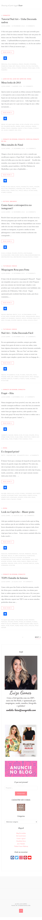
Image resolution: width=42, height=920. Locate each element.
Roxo (4, 499)
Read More (7, 52)
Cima (3, 186)
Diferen (29, 493)
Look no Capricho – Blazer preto (17, 512)
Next (37, 637)
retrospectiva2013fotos (23, 257)
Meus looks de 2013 (11, 82)
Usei (6, 130)
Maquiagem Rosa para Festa (15, 269)
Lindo (35, 621)
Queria (14, 128)
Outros (6, 201)
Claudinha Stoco (21, 841)
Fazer (27, 64)
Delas (19, 559)
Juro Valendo (21, 844)
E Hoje (26, 435)
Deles (13, 186)
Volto (32, 625)
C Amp (16, 555)
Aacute (4, 554)
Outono (35, 66)
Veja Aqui (32, 68)
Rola (26, 190)
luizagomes (6, 255)
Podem (30, 318)
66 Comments (29, 515)
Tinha (30, 128)
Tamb (19, 68)
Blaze (35, 554)
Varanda (5, 565)
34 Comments (28, 581)
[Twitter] (17, 857)
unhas (25, 68)
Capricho (5, 557)
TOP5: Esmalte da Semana (14, 578)
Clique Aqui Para (13, 124)
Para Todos (6, 128)
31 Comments (28, 86)
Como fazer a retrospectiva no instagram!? (16, 206)
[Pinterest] (25, 857)
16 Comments (31, 212)
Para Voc (14, 190)
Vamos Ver (13, 130)
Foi (32, 124)
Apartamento (13, 554)
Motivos (28, 437)
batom (9, 314)
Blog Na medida (21, 833)
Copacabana (27, 314)
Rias (33, 497)
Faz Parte (37, 493)
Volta (31, 320)
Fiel (24, 316)
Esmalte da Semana (10, 139)
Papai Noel (6, 190)
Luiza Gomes (5, 26)
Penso (21, 497)
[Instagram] (21, 857)
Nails (19, 66)
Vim (38, 68)
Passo (19, 318)
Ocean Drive (24, 376)
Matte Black (6, 623)
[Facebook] (12, 857)
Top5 (12, 625)
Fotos (20, 253)
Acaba (4, 493)
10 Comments (31, 148)
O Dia (29, 66)
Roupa (11, 563)
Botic (16, 314)
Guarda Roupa (10, 126)
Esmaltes (6, 15)
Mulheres (23, 495)
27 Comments (30, 397)
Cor (22, 124)
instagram (28, 253)
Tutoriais (7, 266)
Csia (3, 316)
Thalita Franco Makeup (21, 846)
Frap (3, 437)
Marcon (5, 66)
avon (4, 314)
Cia (10, 64)
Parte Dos (5, 497)
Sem (16, 563)
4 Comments (34, 455)
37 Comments (31, 336)
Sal (7, 439)
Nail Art (12, 66)
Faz (37, 559)
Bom (3, 124)
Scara (8, 320)
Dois (18, 186)
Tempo (16, 378)
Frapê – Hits (7, 393)
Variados (13, 201)
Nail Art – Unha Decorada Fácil (17, 333)
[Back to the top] (21, 911)
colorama (19, 620)
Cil (20, 314)
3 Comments (30, 26)
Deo (8, 316)
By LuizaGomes (21, 836)
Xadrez (4, 70)
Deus (21, 64)
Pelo (21, 190)
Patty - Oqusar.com (8, 455)
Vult (36, 320)
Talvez (13, 499)
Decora (29, 375)
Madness (12, 188)
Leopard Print (13, 495)
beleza (4, 64)
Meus (24, 561)
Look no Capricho (19, 79)
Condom (27, 557)
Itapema (33, 64)
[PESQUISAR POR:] (21, 788)
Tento (22, 378)
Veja (25, 320)
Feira (16, 621)
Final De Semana (25, 621)
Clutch (13, 557)
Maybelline (21, 188)
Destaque (26, 559)
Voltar (12, 565)
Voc (20, 130)
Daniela (15, 64)
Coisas (19, 557)
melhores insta (18, 255)
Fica (37, 435)
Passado (14, 497)
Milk (38, 316)
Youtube (5, 380)
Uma (27, 378)
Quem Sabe (29, 623)
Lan (17, 437)
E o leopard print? (10, 451)
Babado (28, 554)
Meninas (16, 623)
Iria (19, 561)
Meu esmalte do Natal (12, 144)
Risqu (37, 376)
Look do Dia (7, 79)
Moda (29, 79)
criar (9, 253)
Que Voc (37, 318)
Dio (33, 559)
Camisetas (31, 555)
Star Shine (33, 190)
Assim (11, 435)
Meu (23, 126)
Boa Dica (11, 493)
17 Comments (31, 273)
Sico (20, 563)
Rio (3, 320)
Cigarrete (11, 375)
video (36, 257)
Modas (28, 126)
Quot (21, 128)
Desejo (32, 620)
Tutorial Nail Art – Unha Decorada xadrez (19, 20)
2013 (4, 253)
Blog (10, 555)
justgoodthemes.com (24, 905)
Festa (19, 316)
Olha (35, 495)
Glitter (5, 188)
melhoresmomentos (32, 255)
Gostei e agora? (21, 839)
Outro (35, 561)
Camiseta (22, 555)
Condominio (6, 559)
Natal (29, 188)
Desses (4, 621)
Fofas (10, 561)
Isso (12, 437)
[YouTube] (29, 857)
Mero (18, 126)
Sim (11, 439)
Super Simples (17, 320)
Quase (4, 68)
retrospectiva (7, 257)
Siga (14, 68)
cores (23, 375)
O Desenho (11, 318)
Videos (14, 266)
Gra (8, 437)
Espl (32, 186)
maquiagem (31, 316)
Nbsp (34, 126)
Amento (5, 435)
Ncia (23, 66)
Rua (9, 68)
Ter (25, 128)
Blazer (4, 555)
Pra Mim (28, 497)
